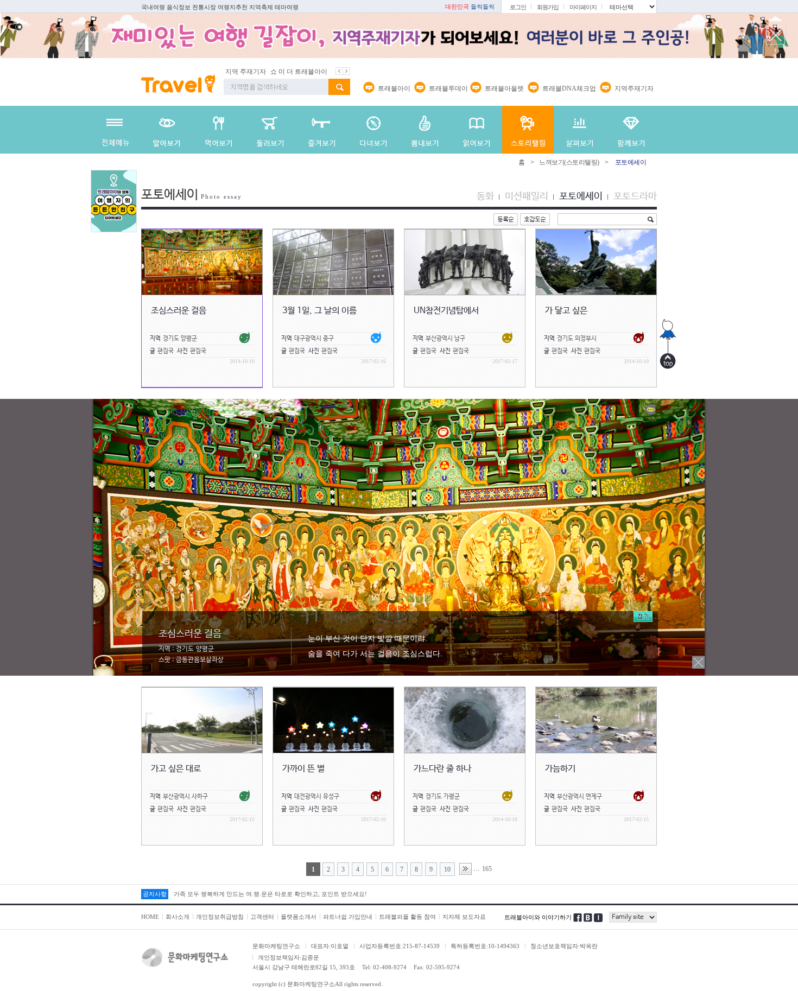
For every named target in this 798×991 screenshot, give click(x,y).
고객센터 (262, 916)
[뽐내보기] (425, 130)
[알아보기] (167, 130)
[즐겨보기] (321, 130)
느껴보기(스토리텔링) (569, 162)
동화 (485, 196)
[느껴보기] (528, 130)
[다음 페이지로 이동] (465, 869)
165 (487, 869)
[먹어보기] (218, 130)
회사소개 (177, 916)
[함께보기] (631, 130)
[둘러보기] (270, 130)
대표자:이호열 (330, 946)
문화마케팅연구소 (276, 946)
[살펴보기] (579, 130)
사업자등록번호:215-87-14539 (399, 946)
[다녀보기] (373, 130)
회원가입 (548, 7)
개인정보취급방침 (220, 916)
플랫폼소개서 (298, 916)
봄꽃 (307, 71)
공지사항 (155, 894)
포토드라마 (635, 196)
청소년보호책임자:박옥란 (564, 946)
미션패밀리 (526, 196)
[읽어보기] (476, 130)
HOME (150, 916)
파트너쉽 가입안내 (347, 916)
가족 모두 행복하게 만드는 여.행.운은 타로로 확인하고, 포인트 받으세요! (270, 894)
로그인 (518, 7)
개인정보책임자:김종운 (288, 957)
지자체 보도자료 (464, 916)
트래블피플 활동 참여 (407, 916)
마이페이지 (583, 7)
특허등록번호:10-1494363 (485, 946)
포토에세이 (581, 196)
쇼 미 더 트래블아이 (267, 71)
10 (447, 869)
